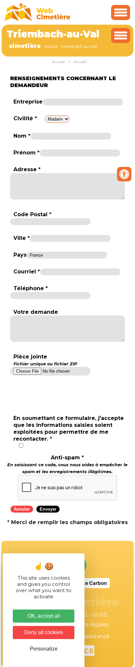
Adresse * (27, 169)
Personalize (44, 649)
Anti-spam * (67, 464)
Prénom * (26, 153)
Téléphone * (30, 288)
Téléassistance (91, 636)
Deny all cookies (43, 632)
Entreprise (28, 102)
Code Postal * (32, 214)
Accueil (58, 61)
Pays (20, 255)
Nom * (21, 136)
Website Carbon (87, 583)
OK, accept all (44, 616)
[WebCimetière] (37, 19)
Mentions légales (86, 624)
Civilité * (25, 118)
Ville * (21, 238)
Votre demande (35, 312)
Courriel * (26, 271)
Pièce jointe (45, 360)
